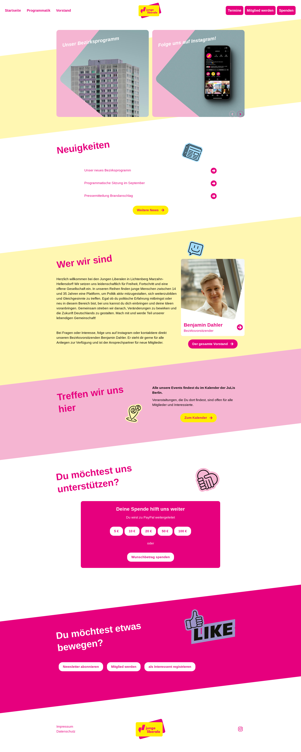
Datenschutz (65, 731)
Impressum (64, 726)
